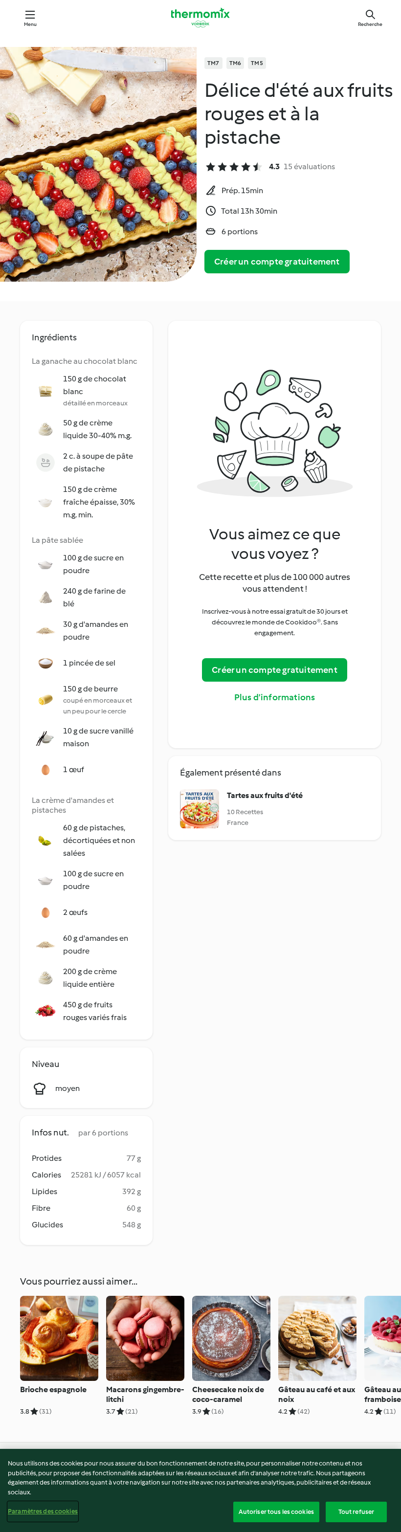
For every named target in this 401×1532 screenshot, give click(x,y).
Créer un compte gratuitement (277, 261)
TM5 (257, 63)
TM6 (235, 63)
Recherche (370, 24)
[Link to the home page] (200, 17)
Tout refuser (356, 1511)
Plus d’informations (274, 697)
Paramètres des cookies (43, 1511)
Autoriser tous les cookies (276, 1511)
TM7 (213, 63)
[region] (200, 1490)
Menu (30, 24)
